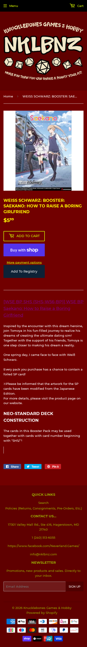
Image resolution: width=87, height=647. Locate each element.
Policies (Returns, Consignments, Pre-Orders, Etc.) (43, 508)
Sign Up (75, 586)
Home (8, 96)
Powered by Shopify (41, 613)
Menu (13, 6)
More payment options (24, 262)
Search (43, 503)
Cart (80, 6)
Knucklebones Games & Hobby (47, 608)
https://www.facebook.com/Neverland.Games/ (43, 546)
